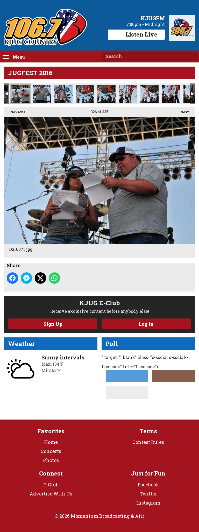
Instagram (148, 503)
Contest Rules (148, 442)
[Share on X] (40, 278)
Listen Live (141, 34)
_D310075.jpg (20, 94)
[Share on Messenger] (26, 278)
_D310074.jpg (42, 94)
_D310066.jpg (63, 94)
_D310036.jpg (149, 94)
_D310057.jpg (85, 94)
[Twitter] (127, 376)
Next (182, 112)
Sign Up (53, 324)
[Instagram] (173, 376)
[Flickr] (127, 392)
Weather (21, 343)
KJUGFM (153, 18)
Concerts (51, 451)
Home (51, 442)
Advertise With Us (51, 494)
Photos (51, 460)
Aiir (139, 516)
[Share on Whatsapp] (54, 278)
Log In (146, 324)
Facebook (148, 484)
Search (192, 56)
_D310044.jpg (128, 94)
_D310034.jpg (171, 94)
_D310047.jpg (106, 94)
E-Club (51, 484)
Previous (14, 112)
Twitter (148, 494)
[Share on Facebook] (12, 278)
